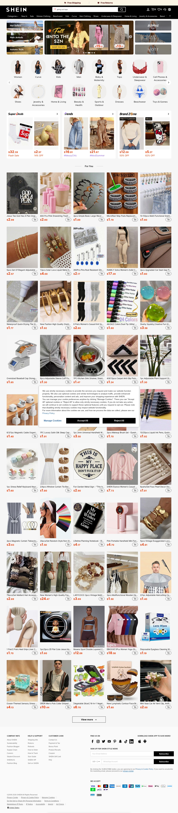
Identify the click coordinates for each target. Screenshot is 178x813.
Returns (31, 743)
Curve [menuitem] (74, 16)
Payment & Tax (54, 743)
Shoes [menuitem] (95, 16)
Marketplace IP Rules (15, 804)
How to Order (33, 750)
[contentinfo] (132, 787)
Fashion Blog (12, 763)
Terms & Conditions (51, 801)
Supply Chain (12, 750)
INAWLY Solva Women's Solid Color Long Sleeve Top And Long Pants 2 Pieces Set (122, 270)
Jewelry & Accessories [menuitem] (148, 16)
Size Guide (32, 757)
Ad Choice (60, 804)
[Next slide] (130, 36)
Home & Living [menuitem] (131, 16)
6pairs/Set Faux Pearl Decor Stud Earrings (155, 487)
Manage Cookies (48, 798)
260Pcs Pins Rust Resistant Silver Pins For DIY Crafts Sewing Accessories (89, 270)
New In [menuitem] (24, 16)
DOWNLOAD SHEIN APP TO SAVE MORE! (154, 736)
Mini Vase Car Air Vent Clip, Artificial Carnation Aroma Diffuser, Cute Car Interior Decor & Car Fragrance (155, 703)
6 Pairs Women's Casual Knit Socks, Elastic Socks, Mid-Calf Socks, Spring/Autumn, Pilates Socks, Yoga (89, 324)
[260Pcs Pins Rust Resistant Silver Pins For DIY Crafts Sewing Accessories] (89, 247)
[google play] (145, 743)
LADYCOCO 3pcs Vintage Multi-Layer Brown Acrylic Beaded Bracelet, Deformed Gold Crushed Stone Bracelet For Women (89, 595)
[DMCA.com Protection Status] (99, 795)
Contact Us (53, 740)
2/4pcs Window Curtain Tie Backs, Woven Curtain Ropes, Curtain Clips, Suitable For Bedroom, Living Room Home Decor (55, 487)
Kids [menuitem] (67, 16)
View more (87, 719)
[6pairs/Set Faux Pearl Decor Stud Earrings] (155, 464)
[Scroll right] (170, 16)
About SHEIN (12, 740)
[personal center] (148, 9)
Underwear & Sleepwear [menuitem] (111, 16)
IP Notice (29, 804)
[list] (112, 741)
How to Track (33, 753)
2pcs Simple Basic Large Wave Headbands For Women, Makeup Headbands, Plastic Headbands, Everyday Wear (89, 216)
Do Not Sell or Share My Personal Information (24, 801)
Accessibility (40, 804)
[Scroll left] (167, 16)
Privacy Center (12, 798)
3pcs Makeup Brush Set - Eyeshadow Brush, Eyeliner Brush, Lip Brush (122, 432)
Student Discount (13, 757)
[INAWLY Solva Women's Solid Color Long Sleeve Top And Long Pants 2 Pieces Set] (122, 247)
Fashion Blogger (13, 747)
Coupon (52, 753)
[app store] (140, 743)
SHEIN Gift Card (55, 757)
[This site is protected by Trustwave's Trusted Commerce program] (92, 795)
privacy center (128, 771)
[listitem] (22, 197)
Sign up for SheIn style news (104, 749)
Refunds (31, 747)
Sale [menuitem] (32, 16)
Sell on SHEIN (33, 763)
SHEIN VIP (32, 760)
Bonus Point (53, 747)
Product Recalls (55, 750)
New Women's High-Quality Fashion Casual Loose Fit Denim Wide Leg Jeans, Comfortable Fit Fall (55, 595)
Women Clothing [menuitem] (43, 16)
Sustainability (12, 743)
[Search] (121, 9)
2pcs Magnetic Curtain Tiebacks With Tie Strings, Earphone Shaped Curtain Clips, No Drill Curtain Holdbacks (22, 541)
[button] (164, 9)
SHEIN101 (11, 760)
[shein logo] (16, 9)
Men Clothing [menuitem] (85, 16)
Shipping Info (33, 740)
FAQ (50, 760)
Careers (10, 753)
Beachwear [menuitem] (58, 16)
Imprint (50, 804)
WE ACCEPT (95, 781)
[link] (44, 3)
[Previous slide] (47, 36)
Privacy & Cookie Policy (144, 769)
